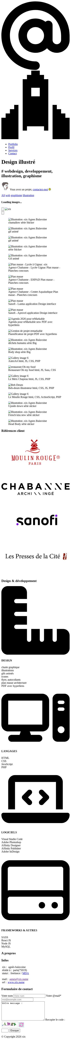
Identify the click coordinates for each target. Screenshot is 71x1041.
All (3, 195)
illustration (28, 195)
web (8, 195)
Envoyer (15, 1030)
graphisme (16, 195)
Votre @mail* (53, 995)
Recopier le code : (55, 1019)
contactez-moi (40, 189)
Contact (12, 153)
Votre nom (7, 995)
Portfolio (13, 144)
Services (12, 150)
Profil (11, 147)
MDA (25, 973)
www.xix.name (16, 982)
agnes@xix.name (18, 979)
